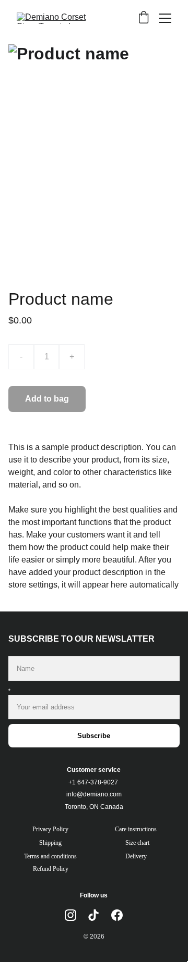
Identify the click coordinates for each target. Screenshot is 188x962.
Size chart (137, 842)
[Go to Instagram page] (70, 915)
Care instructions (136, 829)
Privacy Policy (50, 829)
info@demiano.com (94, 794)
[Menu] (165, 18)
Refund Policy (50, 868)
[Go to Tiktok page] (93, 915)
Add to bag (47, 398)
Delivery (136, 856)
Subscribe (93, 736)
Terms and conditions (50, 856)
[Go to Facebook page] (117, 915)
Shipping (50, 842)
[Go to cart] (143, 18)
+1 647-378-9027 (93, 782)
